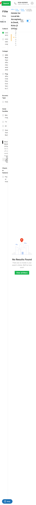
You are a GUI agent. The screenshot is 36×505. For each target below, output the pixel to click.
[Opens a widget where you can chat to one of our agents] (7, 501)
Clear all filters (22, 273)
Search (6, 3)
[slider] (3, 20)
